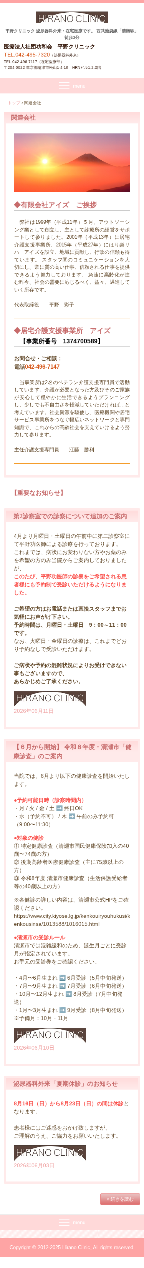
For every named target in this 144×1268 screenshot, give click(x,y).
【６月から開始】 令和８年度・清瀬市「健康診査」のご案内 (72, 751)
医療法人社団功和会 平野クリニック (72, 20)
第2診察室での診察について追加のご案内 (70, 516)
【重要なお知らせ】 (38, 492)
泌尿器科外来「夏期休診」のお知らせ (65, 1083)
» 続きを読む (120, 1199)
